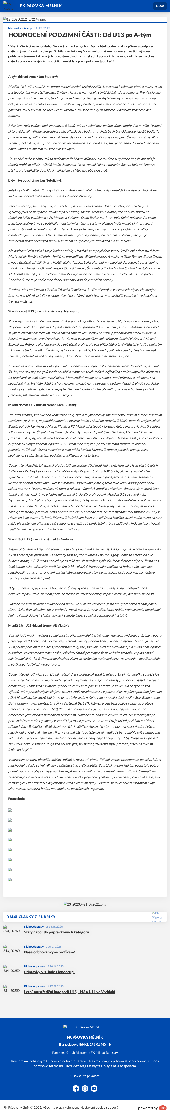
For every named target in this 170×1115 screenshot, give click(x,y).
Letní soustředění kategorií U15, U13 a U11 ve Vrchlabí (69, 992)
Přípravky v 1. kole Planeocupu (49, 972)
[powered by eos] (152, 1107)
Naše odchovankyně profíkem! (49, 952)
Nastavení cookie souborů (99, 1107)
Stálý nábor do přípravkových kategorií (56, 932)
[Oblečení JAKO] (85, 904)
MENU (160, 6)
